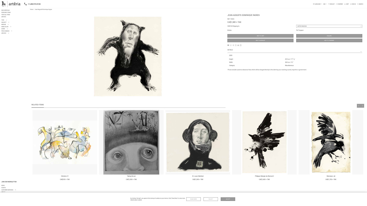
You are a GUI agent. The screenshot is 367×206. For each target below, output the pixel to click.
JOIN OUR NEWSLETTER (9, 182)
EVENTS (3, 187)
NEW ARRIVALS (5, 10)
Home (31, 9)
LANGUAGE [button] (317, 4)
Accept (228, 199)
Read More (193, 199)
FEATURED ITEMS (6, 12)
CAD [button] (324, 4)
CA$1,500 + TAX (234, 22)
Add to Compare (329, 40)
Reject (211, 199)
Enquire (329, 36)
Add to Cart (260, 36)
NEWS (3, 185)
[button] (4, 20)
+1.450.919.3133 (34, 4)
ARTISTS (3, 16)
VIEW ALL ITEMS (5, 14)
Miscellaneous (289, 65)
